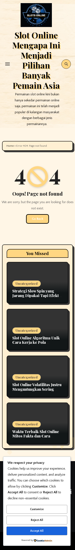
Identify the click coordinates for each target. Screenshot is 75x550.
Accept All (37, 531)
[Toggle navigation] (7, 63)
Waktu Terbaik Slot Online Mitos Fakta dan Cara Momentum (35, 436)
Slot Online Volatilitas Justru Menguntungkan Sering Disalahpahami (36, 389)
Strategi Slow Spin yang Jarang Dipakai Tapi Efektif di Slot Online (36, 295)
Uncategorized (27, 283)
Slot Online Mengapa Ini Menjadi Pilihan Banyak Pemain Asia (36, 60)
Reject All (37, 520)
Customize (37, 509)
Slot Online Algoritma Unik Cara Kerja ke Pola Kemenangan (36, 342)
